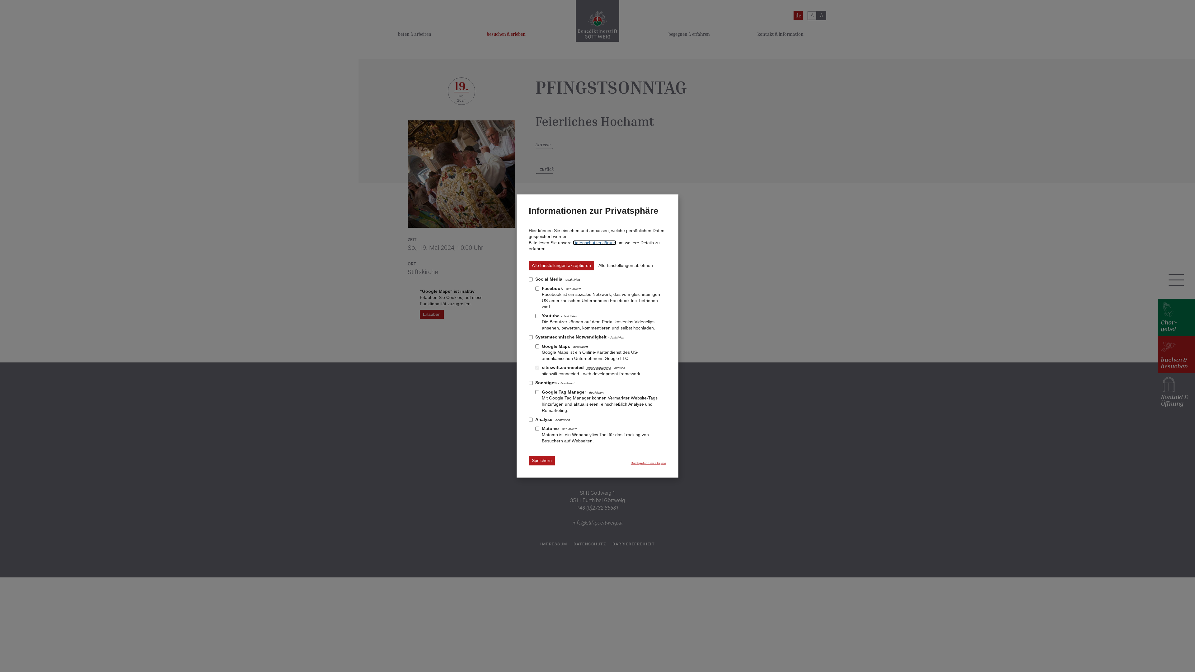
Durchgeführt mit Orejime (648, 463)
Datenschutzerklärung (594, 242)
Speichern (542, 460)
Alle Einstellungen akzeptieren (561, 265)
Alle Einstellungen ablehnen (625, 265)
